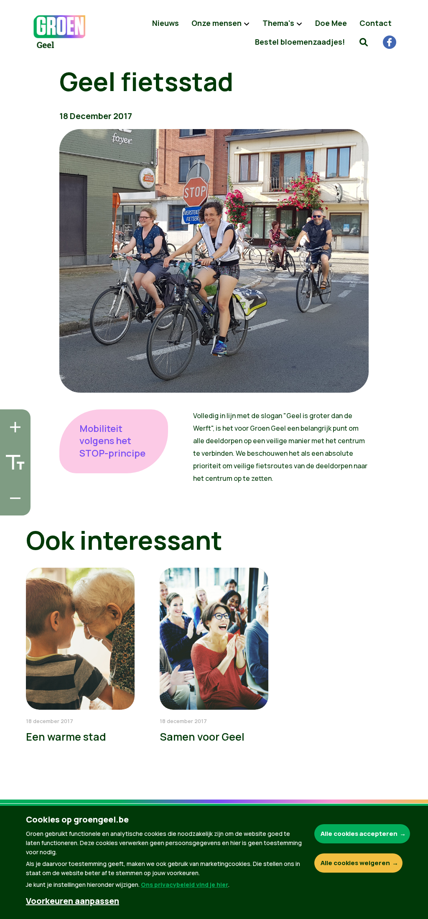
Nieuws (165, 23)
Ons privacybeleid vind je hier (184, 885)
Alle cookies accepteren (359, 833)
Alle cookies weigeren (355, 862)
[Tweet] (13, 483)
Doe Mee (331, 23)
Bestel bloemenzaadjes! (300, 42)
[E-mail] (13, 506)
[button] (363, 41)
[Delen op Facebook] (13, 459)
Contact (375, 23)
